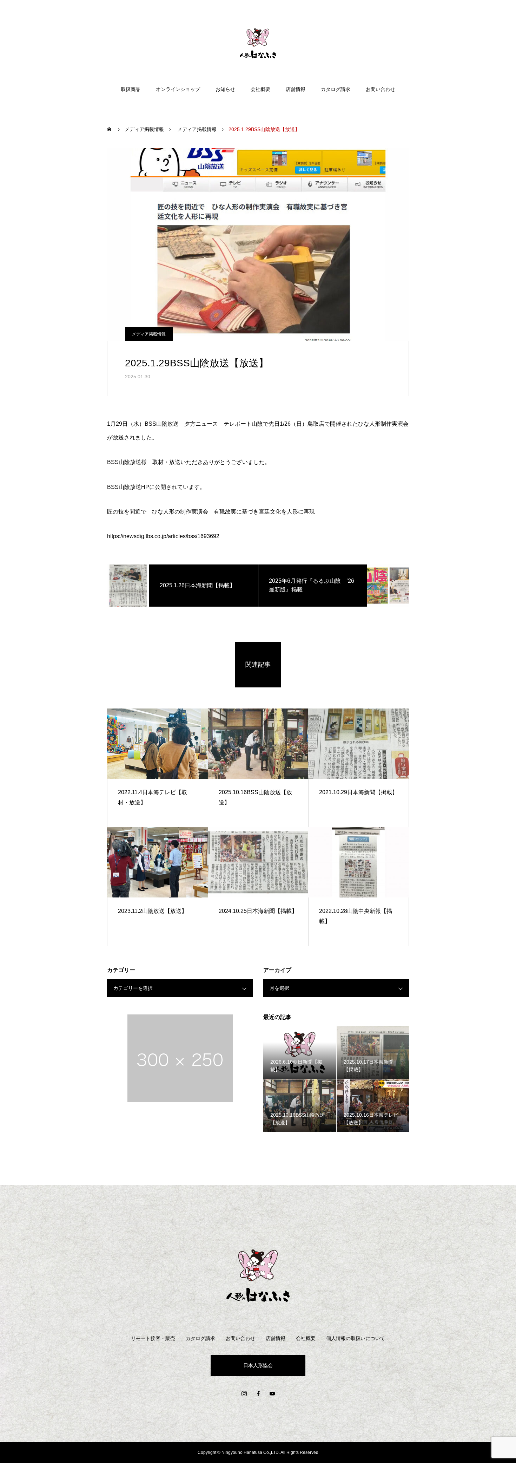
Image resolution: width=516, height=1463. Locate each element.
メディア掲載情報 (149, 334)
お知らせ (225, 89)
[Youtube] (272, 1393)
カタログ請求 (335, 89)
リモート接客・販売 (153, 1338)
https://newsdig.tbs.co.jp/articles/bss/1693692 (163, 536)
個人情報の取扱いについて (355, 1338)
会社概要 (260, 89)
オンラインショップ (178, 89)
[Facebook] (258, 1393)
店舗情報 (295, 89)
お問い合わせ (380, 89)
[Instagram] (243, 1393)
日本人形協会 (258, 1365)
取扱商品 (130, 89)
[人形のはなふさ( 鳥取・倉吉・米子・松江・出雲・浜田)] (258, 43)
